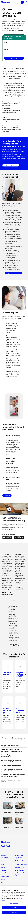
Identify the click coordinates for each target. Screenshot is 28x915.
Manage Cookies (14, 903)
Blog (2, 882)
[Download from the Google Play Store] (19, 538)
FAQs (2, 864)
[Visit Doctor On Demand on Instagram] (9, 846)
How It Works (5, 858)
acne (4, 89)
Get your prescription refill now (13, 273)
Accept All (14, 912)
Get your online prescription (10, 165)
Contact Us (4, 867)
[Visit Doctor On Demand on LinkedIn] (4, 846)
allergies (9, 89)
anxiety (6, 85)
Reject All (14, 907)
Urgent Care (18, 858)
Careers (3, 879)
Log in (18, 2)
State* (6, 43)
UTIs (22, 87)
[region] (14, 900)
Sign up (22, 2)
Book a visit (14, 58)
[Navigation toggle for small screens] (26, 2)
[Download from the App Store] (7, 538)
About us (3, 873)
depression (12, 85)
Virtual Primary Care (21, 864)
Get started (7, 495)
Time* (6, 49)
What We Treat (19, 867)
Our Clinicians (5, 876)
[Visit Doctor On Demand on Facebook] (2, 846)
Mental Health (19, 861)
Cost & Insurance (6, 861)
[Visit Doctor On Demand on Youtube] (7, 846)
